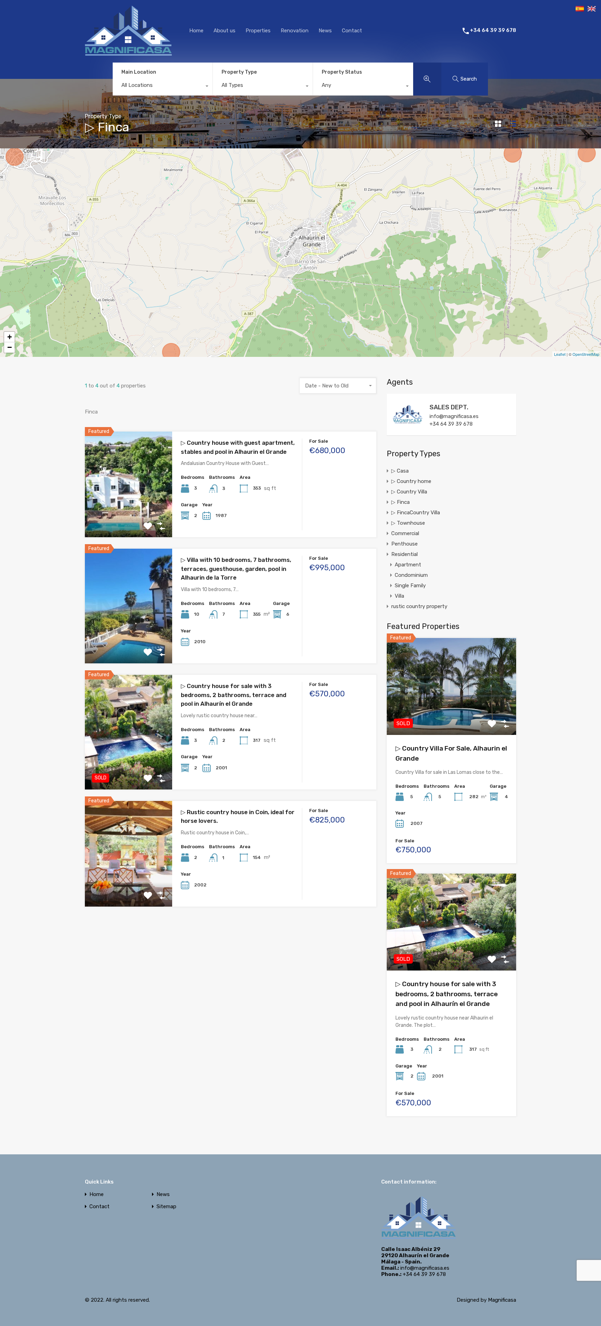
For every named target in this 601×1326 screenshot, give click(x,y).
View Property (128, 516)
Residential (404, 554)
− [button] (9, 347)
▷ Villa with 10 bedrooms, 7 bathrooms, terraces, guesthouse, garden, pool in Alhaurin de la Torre (236, 568)
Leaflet (560, 354)
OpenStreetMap (585, 354)
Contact (352, 30)
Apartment (408, 565)
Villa (399, 596)
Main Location (138, 72)
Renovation (294, 30)
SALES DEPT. (449, 407)
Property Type (239, 72)
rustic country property (419, 606)
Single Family (410, 585)
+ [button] (9, 337)
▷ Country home (411, 481)
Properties (258, 30)
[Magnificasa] (128, 53)
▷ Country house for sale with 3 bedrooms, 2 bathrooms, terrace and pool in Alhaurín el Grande (233, 694)
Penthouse (404, 544)
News (325, 30)
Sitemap (166, 1206)
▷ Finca (400, 502)
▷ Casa (400, 471)
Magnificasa (502, 1300)
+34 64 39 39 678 (493, 30)
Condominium (411, 575)
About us (224, 30)
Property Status (342, 72)
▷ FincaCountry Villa (415, 512)
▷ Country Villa (409, 492)
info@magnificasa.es (454, 416)
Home (196, 30)
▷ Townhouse (408, 523)
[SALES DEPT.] (407, 427)
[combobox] (163, 87)
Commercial (405, 533)
